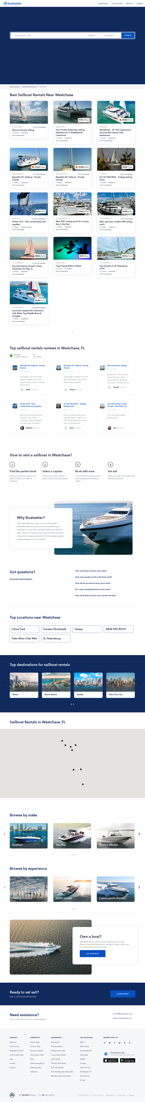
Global (82, 1080)
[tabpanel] (24, 685)
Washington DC (86, 1072)
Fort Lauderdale (86, 1051)
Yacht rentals (55, 1059)
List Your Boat (92, 954)
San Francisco (85, 1076)
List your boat (117, 3)
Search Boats (123, 994)
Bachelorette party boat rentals (62, 1072)
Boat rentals (55, 1042)
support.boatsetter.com (122, 1018)
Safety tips (34, 1072)
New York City (85, 1068)
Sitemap (131, 1095)
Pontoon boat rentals (58, 1063)
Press (11, 1059)
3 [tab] (74, 854)
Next (139, 683)
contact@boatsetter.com (122, 1014)
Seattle (82, 1059)
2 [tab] (73, 704)
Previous (4, 683)
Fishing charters (57, 1046)
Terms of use (122, 1095)
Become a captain (36, 1051)
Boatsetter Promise (16, 1051)
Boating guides (35, 1068)
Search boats (35, 1042)
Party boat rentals (57, 1068)
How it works (14, 1046)
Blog (32, 1059)
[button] (65, 745)
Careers (12, 1063)
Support (140, 3)
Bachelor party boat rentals (61, 1076)
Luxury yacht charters (58, 1055)
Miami (82, 1042)
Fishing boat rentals (58, 1051)
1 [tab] (71, 704)
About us (129, 3)
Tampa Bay (84, 1055)
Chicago (83, 1063)
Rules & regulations (37, 1063)
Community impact (37, 1055)
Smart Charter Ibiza (16, 1055)
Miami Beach (84, 1046)
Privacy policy (110, 1095)
